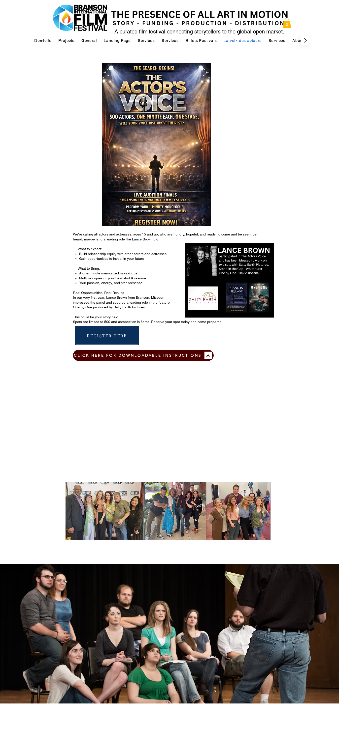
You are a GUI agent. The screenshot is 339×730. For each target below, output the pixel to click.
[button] (287, 23)
